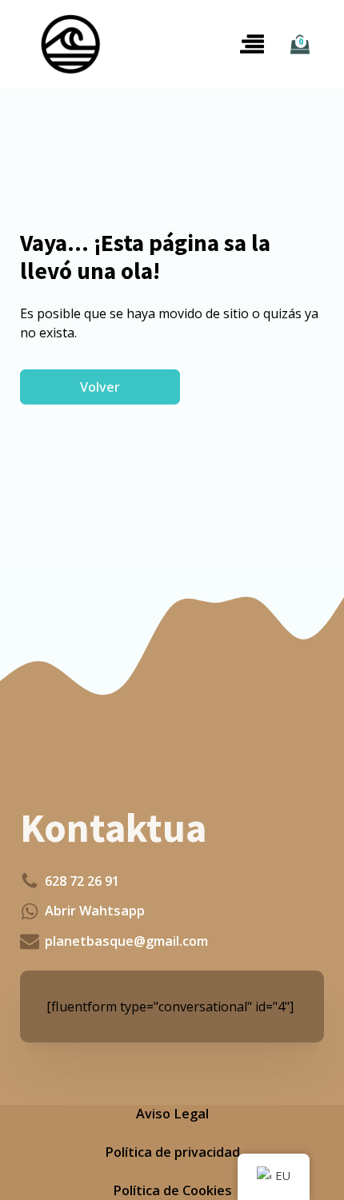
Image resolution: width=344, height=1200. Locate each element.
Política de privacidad (172, 1152)
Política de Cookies (172, 1190)
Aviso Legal (172, 1113)
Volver (100, 387)
